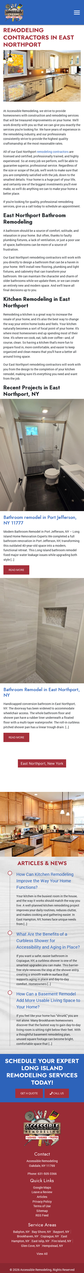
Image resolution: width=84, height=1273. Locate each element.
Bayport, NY (61, 1232)
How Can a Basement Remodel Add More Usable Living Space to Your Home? (48, 1000)
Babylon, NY (21, 1232)
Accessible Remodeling (35, 1270)
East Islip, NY (41, 1241)
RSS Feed (42, 1215)
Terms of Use (42, 1206)
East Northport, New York (42, 763)
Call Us (58, 1093)
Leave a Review (42, 1192)
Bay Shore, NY (41, 1232)
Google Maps (42, 1187)
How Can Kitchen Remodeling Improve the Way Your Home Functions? (44, 880)
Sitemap (42, 1211)
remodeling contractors (52, 152)
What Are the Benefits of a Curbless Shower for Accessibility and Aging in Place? (48, 940)
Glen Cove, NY (30, 1246)
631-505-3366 (47, 1174)
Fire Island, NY (61, 1241)
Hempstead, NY (52, 1246)
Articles (42, 1197)
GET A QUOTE (29, 1093)
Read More (16, 570)
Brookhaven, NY (28, 1236)
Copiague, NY (50, 1236)
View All (42, 1254)
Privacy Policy (42, 1201)
